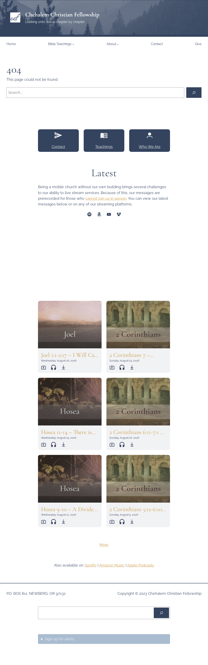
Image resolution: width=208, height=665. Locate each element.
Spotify (90, 565)
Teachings (104, 147)
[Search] (194, 92)
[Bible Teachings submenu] (73, 44)
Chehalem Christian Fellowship (62, 14)
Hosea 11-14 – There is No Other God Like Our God (66, 432)
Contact (58, 147)
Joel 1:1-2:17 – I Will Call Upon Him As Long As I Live (70, 355)
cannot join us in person (106, 198)
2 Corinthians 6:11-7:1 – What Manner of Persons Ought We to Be (138, 432)
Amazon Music (112, 565)
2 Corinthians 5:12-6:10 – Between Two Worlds (137, 509)
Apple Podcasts (140, 565)
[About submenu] (117, 44)
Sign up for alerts (59, 639)
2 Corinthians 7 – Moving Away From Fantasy (132, 355)
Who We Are (149, 147)
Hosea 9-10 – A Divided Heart (68, 509)
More (104, 545)
